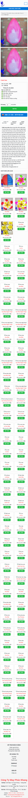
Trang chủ (3, 13)
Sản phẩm (9, 13)
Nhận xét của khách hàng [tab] (14, 123)
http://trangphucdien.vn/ (16, 796)
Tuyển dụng (14, 760)
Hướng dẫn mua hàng (14, 749)
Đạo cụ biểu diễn (15, 13)
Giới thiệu (14, 756)
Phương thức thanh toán (14, 751)
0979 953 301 (20, 793)
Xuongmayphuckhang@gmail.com (15, 794)
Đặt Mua (14, 108)
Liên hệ (6, 85)
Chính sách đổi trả (14, 747)
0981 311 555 (12, 793)
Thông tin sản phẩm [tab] (5, 122)
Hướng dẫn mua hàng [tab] (22, 123)
